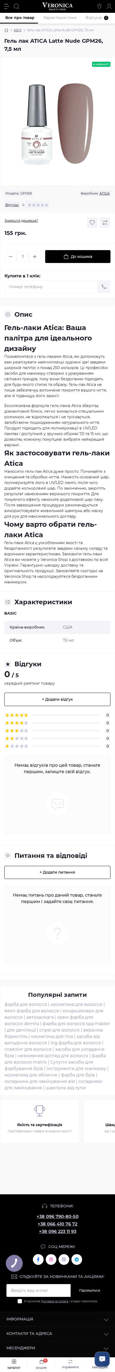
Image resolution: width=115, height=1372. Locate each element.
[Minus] (11, 256)
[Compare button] (105, 222)
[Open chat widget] (102, 1359)
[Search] (16, 6)
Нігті (17, 30)
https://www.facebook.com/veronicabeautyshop (38, 1259)
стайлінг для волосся (28, 1049)
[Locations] (99, 6)
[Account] (109, 6)
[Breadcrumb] (6, 30)
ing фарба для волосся (76, 1042)
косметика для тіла (52, 1036)
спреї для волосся (59, 1030)
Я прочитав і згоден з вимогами (60, 1301)
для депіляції (21, 1030)
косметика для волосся (76, 1004)
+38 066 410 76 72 (57, 1224)
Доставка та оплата (54, 1301)
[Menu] (7, 6)
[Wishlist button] (92, 222)
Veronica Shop (17, 576)
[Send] (104, 286)
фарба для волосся (26, 1004)
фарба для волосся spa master (76, 1023)
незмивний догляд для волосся (53, 1055)
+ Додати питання (57, 872)
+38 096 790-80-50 (58, 1216)
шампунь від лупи (66, 1087)
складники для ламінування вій (40, 1081)
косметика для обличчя (31, 1075)
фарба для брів (78, 1075)
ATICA (104, 193)
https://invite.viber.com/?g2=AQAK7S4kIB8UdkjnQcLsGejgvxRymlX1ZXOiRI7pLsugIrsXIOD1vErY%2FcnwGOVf (64, 1259)
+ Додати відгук (57, 699)
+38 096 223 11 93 (57, 1231)
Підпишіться (89, 1290)
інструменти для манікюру (76, 1068)
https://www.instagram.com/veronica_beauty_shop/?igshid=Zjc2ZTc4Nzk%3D (51, 1259)
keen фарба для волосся (32, 1010)
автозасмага (40, 1017)
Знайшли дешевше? (21, 221)
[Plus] (35, 256)
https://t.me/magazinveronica (76, 1259)
